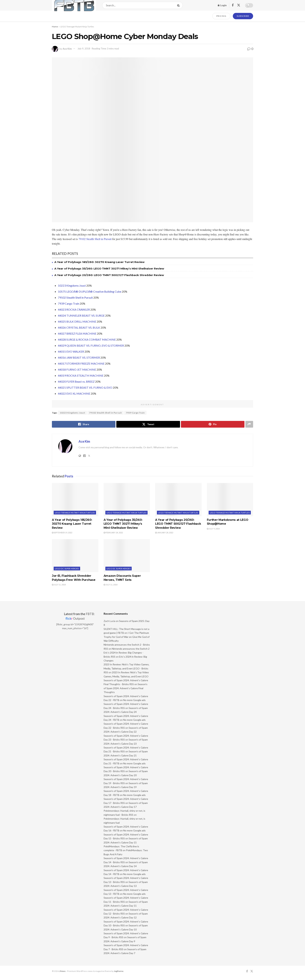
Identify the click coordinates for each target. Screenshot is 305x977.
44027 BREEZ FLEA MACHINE (77, 333)
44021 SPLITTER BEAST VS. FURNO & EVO (85, 387)
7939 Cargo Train (68, 303)
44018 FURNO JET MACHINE (77, 369)
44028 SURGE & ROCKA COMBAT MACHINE (87, 339)
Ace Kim (67, 48)
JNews (62, 971)
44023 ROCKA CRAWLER (74, 309)
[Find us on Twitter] (238, 5)
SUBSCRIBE (243, 16)
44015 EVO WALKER (71, 351)
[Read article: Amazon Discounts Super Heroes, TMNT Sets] (127, 555)
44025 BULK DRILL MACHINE (77, 321)
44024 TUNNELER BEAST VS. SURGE (81, 315)
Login (223, 5)
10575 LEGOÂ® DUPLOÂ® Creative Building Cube (89, 291)
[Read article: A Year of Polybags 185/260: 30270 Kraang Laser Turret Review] (75, 499)
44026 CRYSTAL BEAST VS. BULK (79, 327)
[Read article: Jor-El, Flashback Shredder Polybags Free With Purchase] (75, 555)
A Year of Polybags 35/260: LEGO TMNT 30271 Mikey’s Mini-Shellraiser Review (109, 268)
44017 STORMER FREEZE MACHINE (81, 363)
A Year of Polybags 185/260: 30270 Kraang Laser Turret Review (99, 262)
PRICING (221, 16)
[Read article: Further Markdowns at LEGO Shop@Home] (230, 499)
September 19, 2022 (62, 532)
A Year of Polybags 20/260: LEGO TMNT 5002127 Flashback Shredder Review (109, 275)
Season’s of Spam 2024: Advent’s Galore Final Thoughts (125, 688)
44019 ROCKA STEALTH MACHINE (80, 375)
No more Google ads (134, 700)
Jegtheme (118, 971)
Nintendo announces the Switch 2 (130, 648)
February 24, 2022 (114, 532)
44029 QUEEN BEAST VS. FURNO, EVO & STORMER (91, 345)
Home (55, 26)
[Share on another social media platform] (249, 424)
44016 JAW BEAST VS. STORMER (79, 357)
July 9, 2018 (83, 48)
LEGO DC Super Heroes (67, 568)
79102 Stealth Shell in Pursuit (95, 239)
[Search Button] (179, 5)
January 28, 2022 (165, 532)
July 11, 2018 (59, 584)
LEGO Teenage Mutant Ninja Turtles (77, 26)
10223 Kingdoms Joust (72, 285)
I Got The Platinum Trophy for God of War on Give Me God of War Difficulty (126, 636)
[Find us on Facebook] (233, 5)
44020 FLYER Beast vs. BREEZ (76, 381)
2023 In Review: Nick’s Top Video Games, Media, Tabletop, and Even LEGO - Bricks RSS (126, 668)
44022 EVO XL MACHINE (74, 393)
